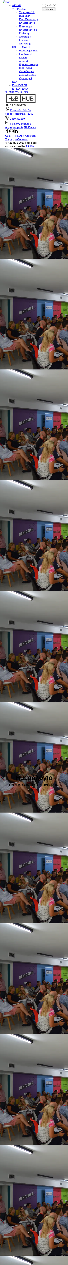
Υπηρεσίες (18, 127)
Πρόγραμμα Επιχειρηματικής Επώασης (28, 30)
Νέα (26, 127)
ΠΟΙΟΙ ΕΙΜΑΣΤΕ (21, 47)
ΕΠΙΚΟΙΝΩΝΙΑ (20, 88)
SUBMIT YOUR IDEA (16, 92)
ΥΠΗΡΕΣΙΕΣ (19, 8)
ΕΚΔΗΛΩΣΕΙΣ (19, 85)
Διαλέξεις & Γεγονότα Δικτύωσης (25, 40)
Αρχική (9, 127)
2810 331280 (17, 118)
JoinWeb (30, 146)
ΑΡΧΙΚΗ (16, 5)
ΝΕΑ (14, 81)
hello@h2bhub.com (21, 123)
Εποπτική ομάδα (28, 50)
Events (32, 127)
